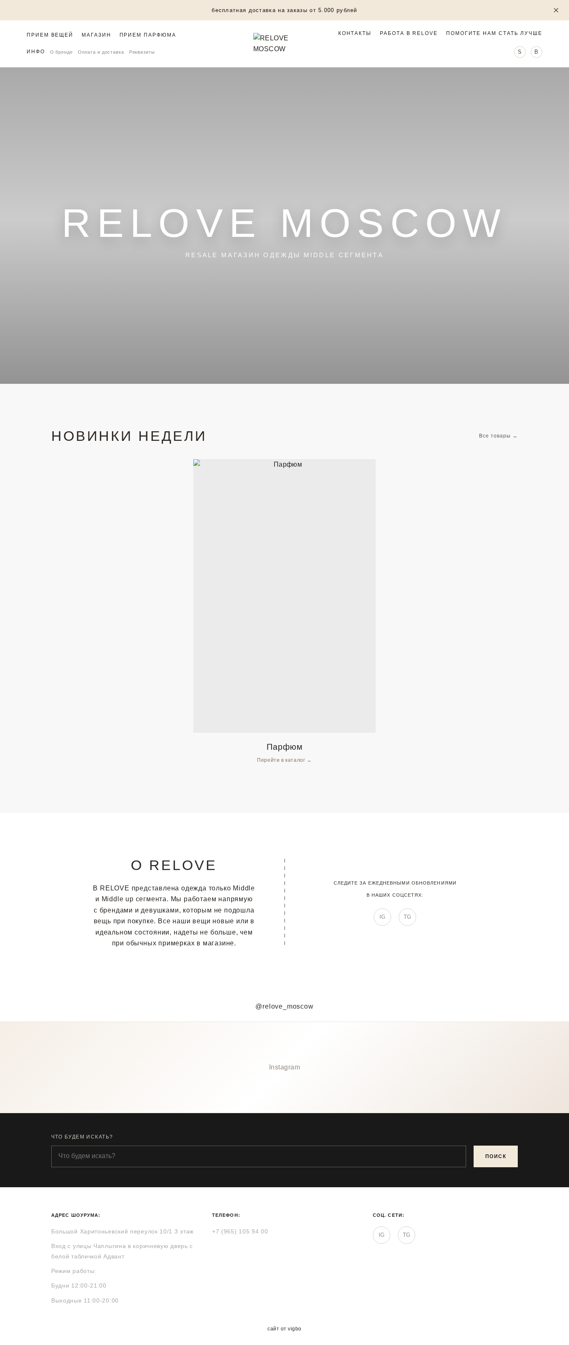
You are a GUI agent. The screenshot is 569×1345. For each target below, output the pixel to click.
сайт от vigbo (284, 1329)
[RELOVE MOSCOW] (284, 43)
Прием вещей (50, 35)
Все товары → (498, 436)
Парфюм (285, 746)
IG (382, 917)
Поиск (495, 1156)
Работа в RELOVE (409, 33)
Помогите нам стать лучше (494, 33)
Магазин (96, 35)
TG (407, 917)
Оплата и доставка (101, 52)
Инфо (36, 52)
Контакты (355, 33)
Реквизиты (142, 52)
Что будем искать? (82, 1137)
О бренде (61, 52)
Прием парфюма (148, 35)
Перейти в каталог (282, 760)
